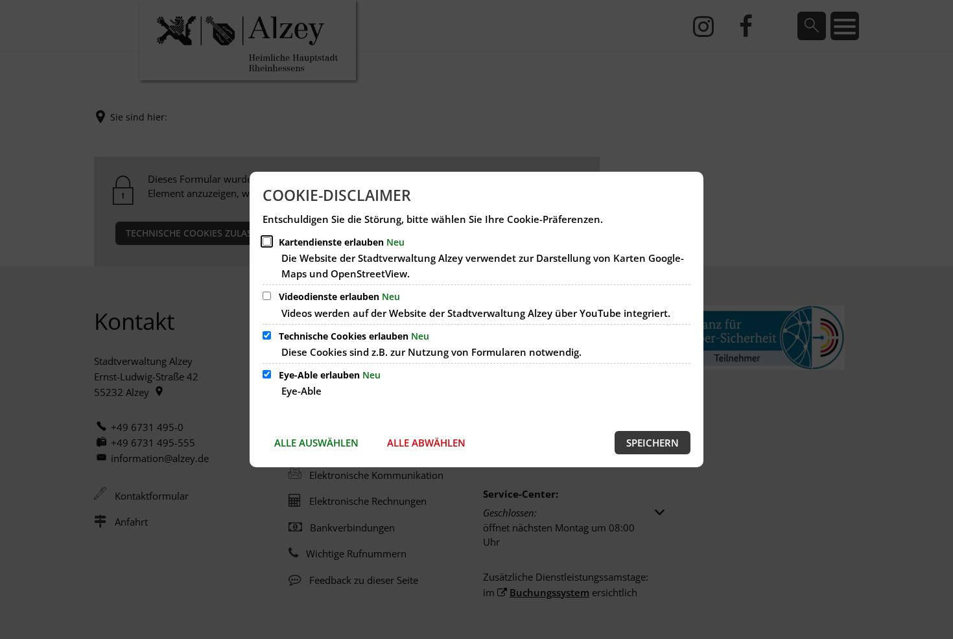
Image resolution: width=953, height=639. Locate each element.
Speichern (652, 442)
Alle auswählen (316, 442)
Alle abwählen (426, 442)
